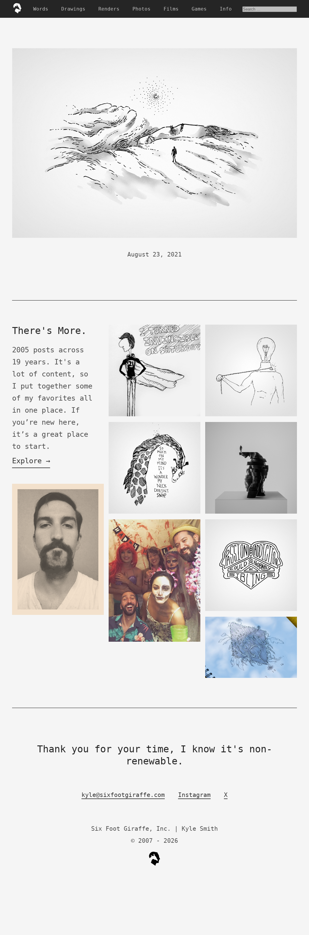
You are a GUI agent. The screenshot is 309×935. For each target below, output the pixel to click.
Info (226, 9)
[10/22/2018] (154, 640)
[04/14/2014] (58, 613)
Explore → (31, 461)
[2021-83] (251, 609)
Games (199, 9)
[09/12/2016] (251, 676)
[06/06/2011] (154, 512)
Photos (141, 9)
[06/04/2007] (154, 415)
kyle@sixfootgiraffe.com (123, 794)
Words (40, 9)
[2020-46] (251, 512)
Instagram (194, 794)
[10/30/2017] (251, 415)
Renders (108, 9)
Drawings (73, 9)
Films (171, 9)
